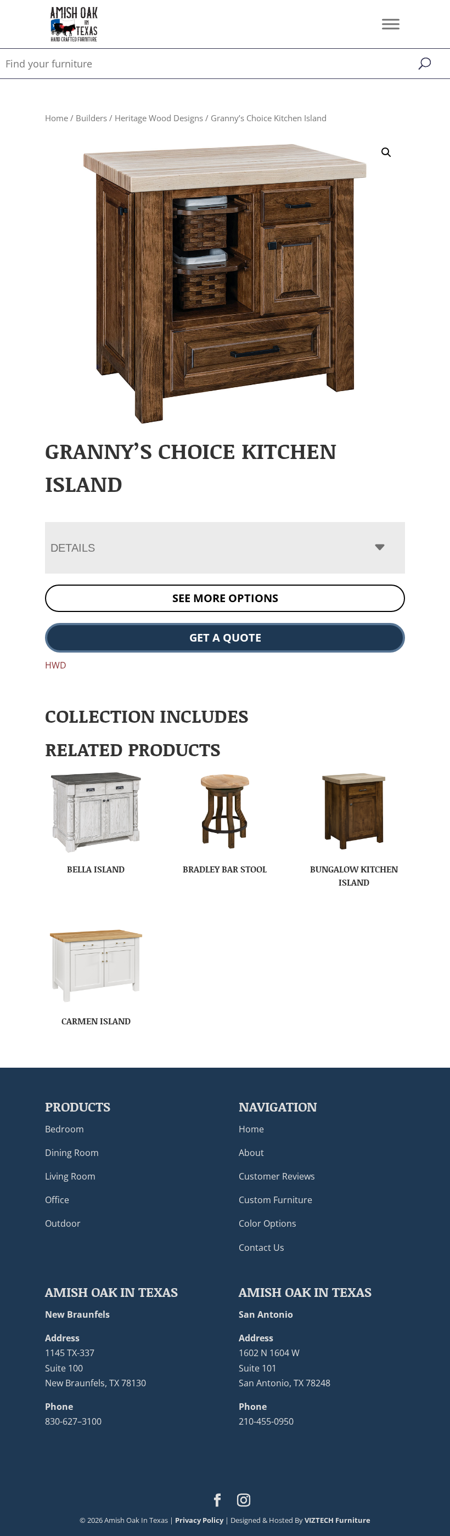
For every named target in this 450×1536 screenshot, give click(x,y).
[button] (386, 152)
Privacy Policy (199, 1520)
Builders (91, 117)
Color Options (267, 1223)
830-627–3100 (73, 1421)
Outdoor (63, 1223)
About (251, 1153)
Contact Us (261, 1248)
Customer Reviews (277, 1176)
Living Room (70, 1176)
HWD (55, 665)
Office (57, 1200)
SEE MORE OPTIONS (225, 598)
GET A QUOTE (225, 637)
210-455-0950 (266, 1421)
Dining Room (72, 1153)
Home (56, 117)
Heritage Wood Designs (159, 117)
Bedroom (64, 1129)
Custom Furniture (275, 1200)
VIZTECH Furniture (337, 1520)
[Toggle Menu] (391, 24)
